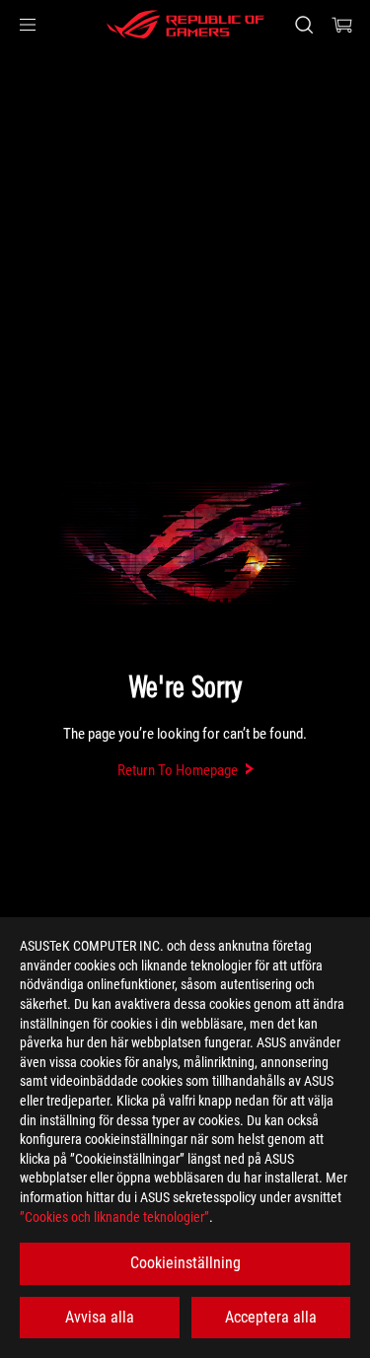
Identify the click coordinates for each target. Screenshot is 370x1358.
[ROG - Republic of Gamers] (185, 24)
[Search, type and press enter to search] (303, 24)
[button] (27, 24)
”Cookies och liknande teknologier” (114, 1217)
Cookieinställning (185, 1262)
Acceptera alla (271, 1317)
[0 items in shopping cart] (342, 24)
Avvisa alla (99, 1317)
